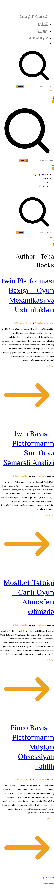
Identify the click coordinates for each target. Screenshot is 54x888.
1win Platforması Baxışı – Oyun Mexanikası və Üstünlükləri (27, 296)
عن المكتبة (38, 38)
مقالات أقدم (48, 878)
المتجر (43, 24)
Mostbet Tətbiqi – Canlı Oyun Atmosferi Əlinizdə (29, 597)
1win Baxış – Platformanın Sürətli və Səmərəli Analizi (28, 449)
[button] (50, 90)
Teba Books (40, 323)
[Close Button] (53, 168)
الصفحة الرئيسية (34, 17)
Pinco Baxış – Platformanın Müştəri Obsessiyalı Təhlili (32, 748)
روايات (43, 31)
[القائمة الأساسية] (53, 101)
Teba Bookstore (46, 884)
